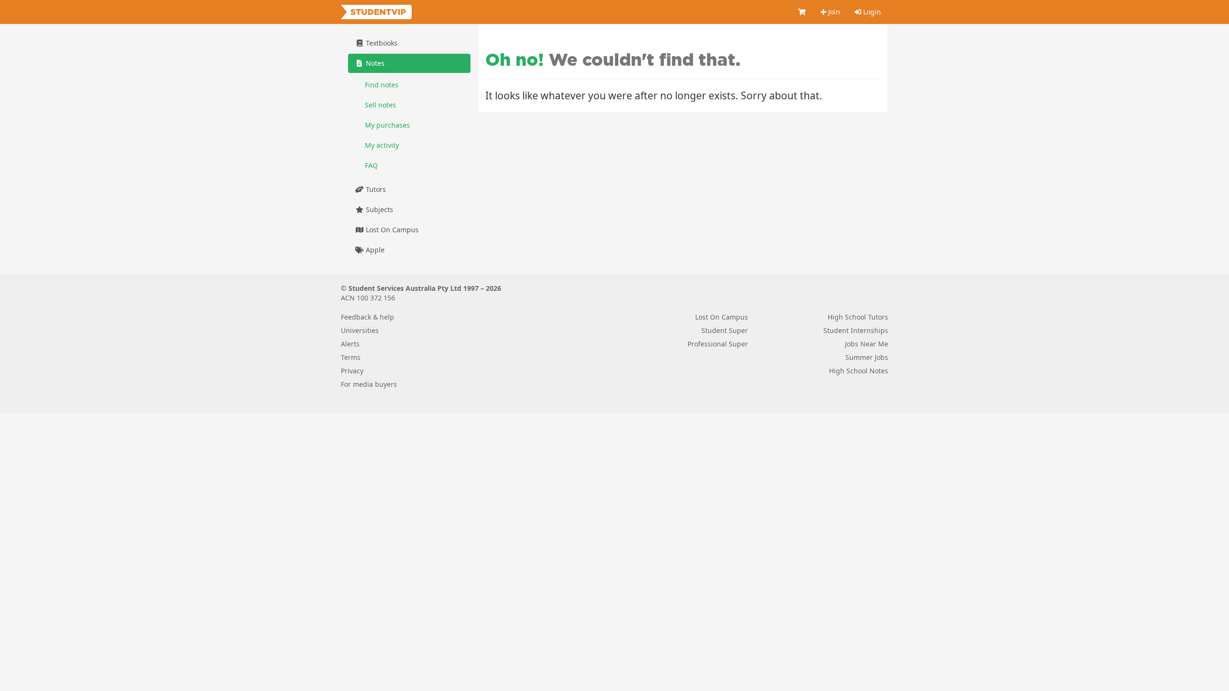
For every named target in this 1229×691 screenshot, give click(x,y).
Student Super (724, 330)
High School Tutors (858, 317)
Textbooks (381, 43)
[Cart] (802, 12)
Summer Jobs (866, 357)
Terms (351, 357)
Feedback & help (367, 317)
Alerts (350, 343)
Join (833, 11)
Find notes (381, 84)
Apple (374, 249)
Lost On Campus (391, 229)
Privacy (352, 370)
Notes (374, 63)
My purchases (387, 125)
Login (871, 11)
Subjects (378, 209)
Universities (360, 330)
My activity (382, 145)
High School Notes (858, 370)
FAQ (371, 165)
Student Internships (855, 330)
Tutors (375, 189)
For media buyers (369, 384)
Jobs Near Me (866, 343)
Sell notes (380, 104)
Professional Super (717, 343)
